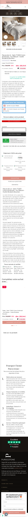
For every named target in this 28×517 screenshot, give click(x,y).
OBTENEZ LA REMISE (14, 512)
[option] (14, 304)
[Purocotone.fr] (8, 6)
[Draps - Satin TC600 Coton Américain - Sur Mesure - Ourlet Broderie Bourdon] (14, 297)
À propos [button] (4, 487)
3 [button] (16, 325)
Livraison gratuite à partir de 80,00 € (14, 1)
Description (15, 178)
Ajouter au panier (14, 134)
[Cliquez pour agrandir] (6, 37)
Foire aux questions (15, 181)
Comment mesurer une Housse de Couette (13, 110)
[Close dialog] (25, 494)
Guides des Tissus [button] (7, 483)
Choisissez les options (14, 322)
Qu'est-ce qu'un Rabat (12, 105)
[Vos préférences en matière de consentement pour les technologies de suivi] (2, 515)
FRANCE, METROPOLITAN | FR (14, 2)
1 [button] (12, 325)
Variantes (14, 184)
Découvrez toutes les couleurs (14, 49)
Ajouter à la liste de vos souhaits (14, 146)
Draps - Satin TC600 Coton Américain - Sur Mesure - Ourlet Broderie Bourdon (12, 312)
